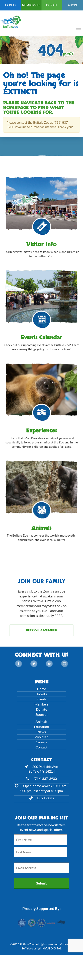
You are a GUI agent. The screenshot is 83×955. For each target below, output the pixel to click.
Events (42, 699)
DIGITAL (52, 948)
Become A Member (41, 630)
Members (41, 704)
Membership (31, 5)
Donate (52, 5)
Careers (41, 742)
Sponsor (42, 714)
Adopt (72, 5)
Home (41, 689)
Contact (41, 747)
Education (41, 727)
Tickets (10, 5)
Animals (41, 721)
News (41, 732)
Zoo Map (41, 737)
